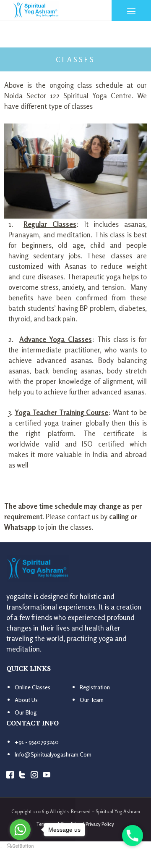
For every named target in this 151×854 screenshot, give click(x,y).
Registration (95, 687)
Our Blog (26, 712)
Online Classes (32, 687)
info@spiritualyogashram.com (53, 754)
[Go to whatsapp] (20, 829)
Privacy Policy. (100, 824)
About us (26, 699)
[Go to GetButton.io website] (20, 845)
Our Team (92, 699)
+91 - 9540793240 (37, 741)
